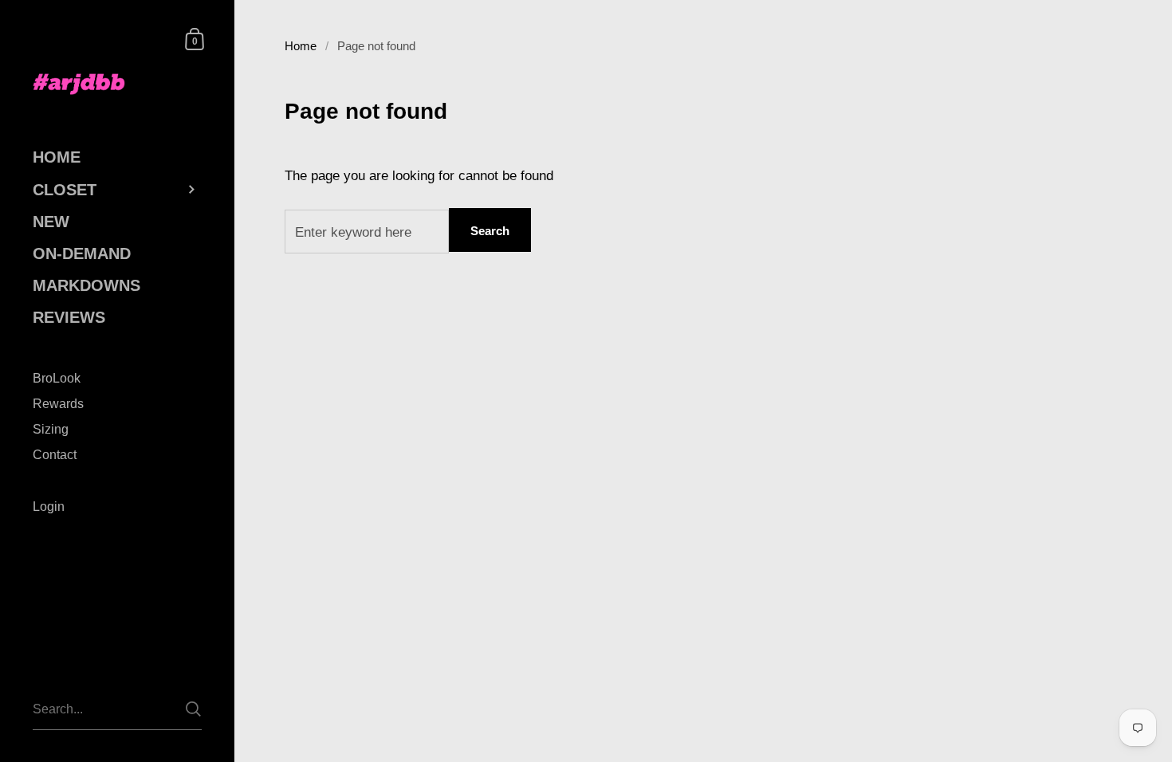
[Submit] (193, 709)
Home (301, 46)
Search (489, 231)
